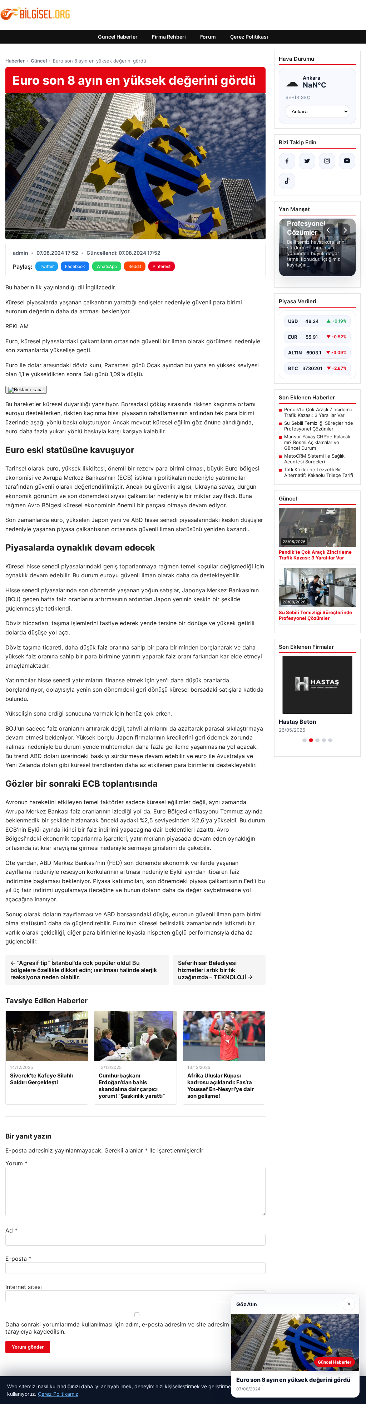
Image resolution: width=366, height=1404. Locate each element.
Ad (11, 1230)
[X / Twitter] (307, 161)
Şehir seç (298, 97)
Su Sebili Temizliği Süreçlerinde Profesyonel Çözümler (318, 426)
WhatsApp (107, 266)
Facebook (75, 266)
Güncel (39, 61)
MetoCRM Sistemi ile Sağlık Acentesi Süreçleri (314, 458)
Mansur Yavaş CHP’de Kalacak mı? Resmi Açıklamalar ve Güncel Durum (317, 442)
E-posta (18, 1258)
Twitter (47, 266)
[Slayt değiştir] (304, 740)
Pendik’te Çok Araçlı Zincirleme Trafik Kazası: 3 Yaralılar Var (318, 412)
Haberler (15, 61)
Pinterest (161, 266)
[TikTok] (287, 181)
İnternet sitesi (23, 1286)
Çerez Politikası (249, 37)
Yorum (16, 1163)
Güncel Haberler (118, 37)
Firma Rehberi (169, 37)
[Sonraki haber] (344, 230)
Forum (208, 37)
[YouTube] (347, 161)
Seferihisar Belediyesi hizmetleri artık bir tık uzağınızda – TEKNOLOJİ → (215, 970)
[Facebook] (287, 161)
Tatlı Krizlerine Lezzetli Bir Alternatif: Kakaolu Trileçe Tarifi (318, 472)
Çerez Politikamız (58, 1394)
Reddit (134, 266)
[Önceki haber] (329, 230)
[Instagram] (327, 161)
